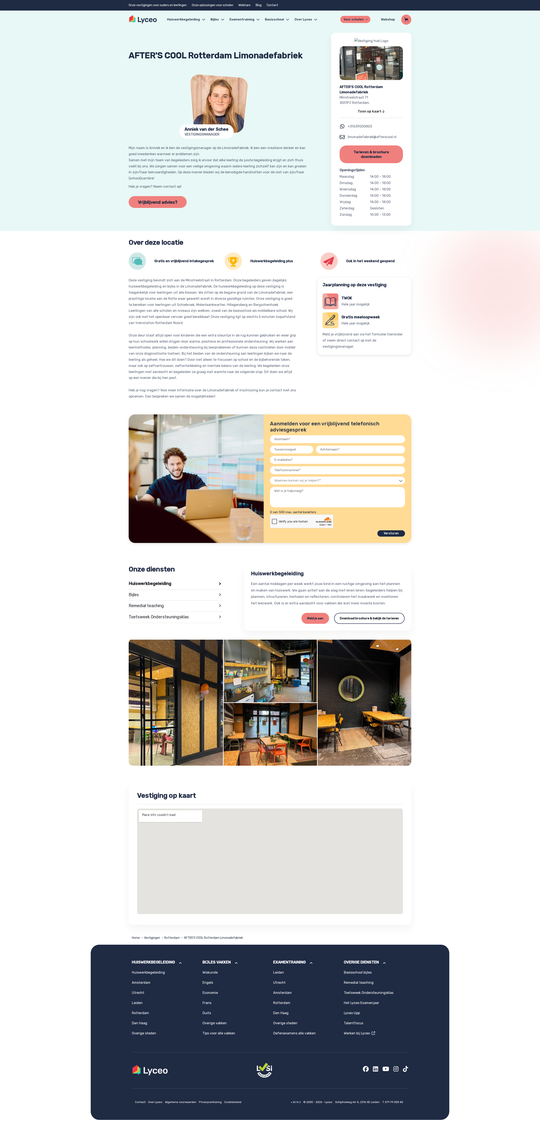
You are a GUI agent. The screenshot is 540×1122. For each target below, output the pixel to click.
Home (136, 938)
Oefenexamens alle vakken (294, 1033)
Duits (206, 1013)
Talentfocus (353, 1023)
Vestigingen (152, 938)
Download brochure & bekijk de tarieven (369, 618)
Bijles (215, 19)
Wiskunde (210, 972)
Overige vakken (214, 1023)
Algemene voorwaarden (181, 1102)
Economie (210, 993)
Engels (207, 983)
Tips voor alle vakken (218, 1033)
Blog (259, 5)
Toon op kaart (370, 111)
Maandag (347, 177)
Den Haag (139, 1023)
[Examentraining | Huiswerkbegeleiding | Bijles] (143, 19)
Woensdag (348, 189)
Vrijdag (345, 202)
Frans (206, 1003)
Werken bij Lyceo (358, 1033)
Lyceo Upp (352, 1013)
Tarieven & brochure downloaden (371, 154)
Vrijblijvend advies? (157, 202)
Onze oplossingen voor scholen (212, 5)
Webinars (244, 5)
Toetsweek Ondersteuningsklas (175, 617)
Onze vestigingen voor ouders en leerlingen (158, 5)
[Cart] (406, 20)
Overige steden (144, 1033)
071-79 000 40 (394, 1102)
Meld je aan (315, 618)
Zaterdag (347, 208)
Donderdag (348, 196)
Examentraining (242, 19)
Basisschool (274, 19)
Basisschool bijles (358, 972)
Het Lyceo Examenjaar (361, 1003)
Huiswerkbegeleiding (183, 19)
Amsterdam (141, 983)
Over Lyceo (155, 1102)
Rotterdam (172, 938)
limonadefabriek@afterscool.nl (372, 137)
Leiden (137, 1003)
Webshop (388, 19)
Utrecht (138, 993)
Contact (272, 5)
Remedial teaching (175, 605)
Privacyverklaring (210, 1102)
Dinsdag (346, 183)
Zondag (346, 215)
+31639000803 (360, 126)
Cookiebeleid (232, 1102)
